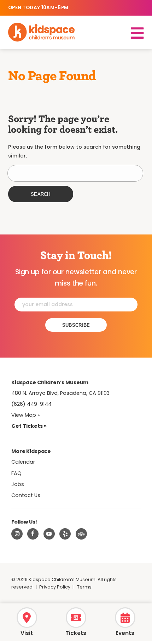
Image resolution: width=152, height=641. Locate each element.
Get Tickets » (29, 426)
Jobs (17, 484)
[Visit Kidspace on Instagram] (17, 534)
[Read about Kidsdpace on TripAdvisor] (81, 534)
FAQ (16, 473)
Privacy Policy (54, 587)
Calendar (23, 461)
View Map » (25, 415)
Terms (84, 587)
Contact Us (25, 495)
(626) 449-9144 (31, 404)
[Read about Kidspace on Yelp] (65, 534)
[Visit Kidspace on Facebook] (33, 534)
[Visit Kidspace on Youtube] (49, 534)
